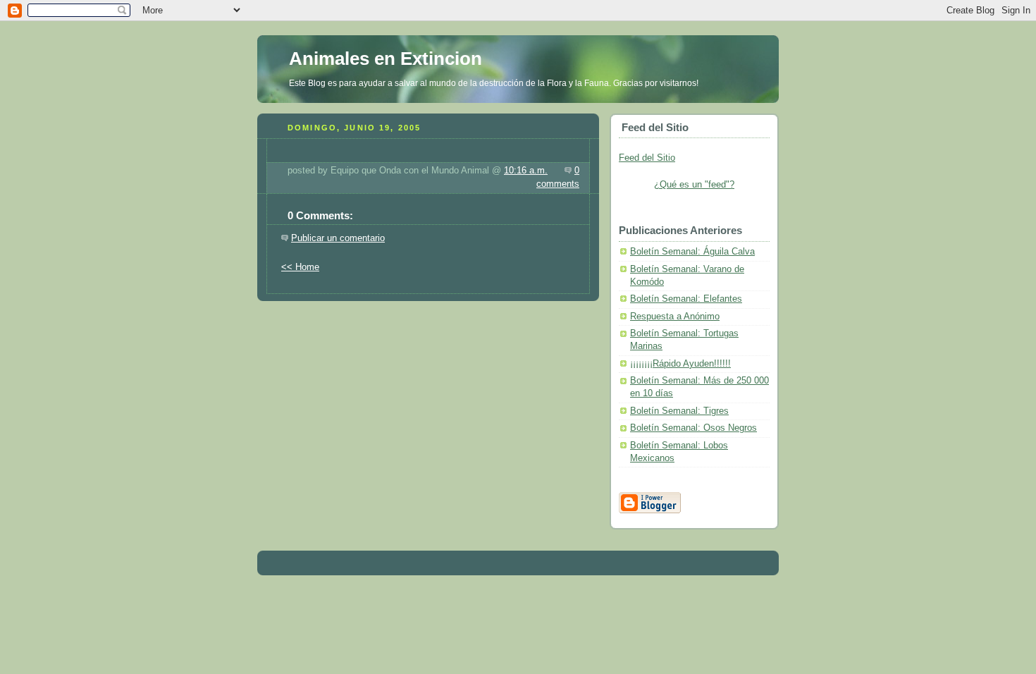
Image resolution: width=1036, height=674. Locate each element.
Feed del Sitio (647, 158)
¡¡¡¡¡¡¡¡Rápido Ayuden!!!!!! (680, 364)
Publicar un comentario (338, 238)
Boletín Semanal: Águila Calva (692, 252)
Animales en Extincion (385, 58)
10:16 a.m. (526, 171)
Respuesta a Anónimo (675, 316)
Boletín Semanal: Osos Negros (693, 428)
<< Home (300, 267)
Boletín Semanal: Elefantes (686, 299)
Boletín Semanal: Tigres (679, 411)
